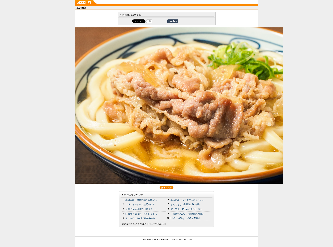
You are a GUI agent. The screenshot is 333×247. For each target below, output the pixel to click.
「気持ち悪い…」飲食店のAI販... (187, 213)
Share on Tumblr (172, 21)
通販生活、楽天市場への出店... (141, 199)
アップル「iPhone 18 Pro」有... (186, 209)
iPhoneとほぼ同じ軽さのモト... (141, 213)
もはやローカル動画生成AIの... (141, 218)
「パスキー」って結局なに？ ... (141, 204)
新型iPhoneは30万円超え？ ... (141, 209)
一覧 (149, 21)
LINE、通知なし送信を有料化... (186, 218)
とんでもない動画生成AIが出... (186, 204)
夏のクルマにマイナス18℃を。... (187, 199)
